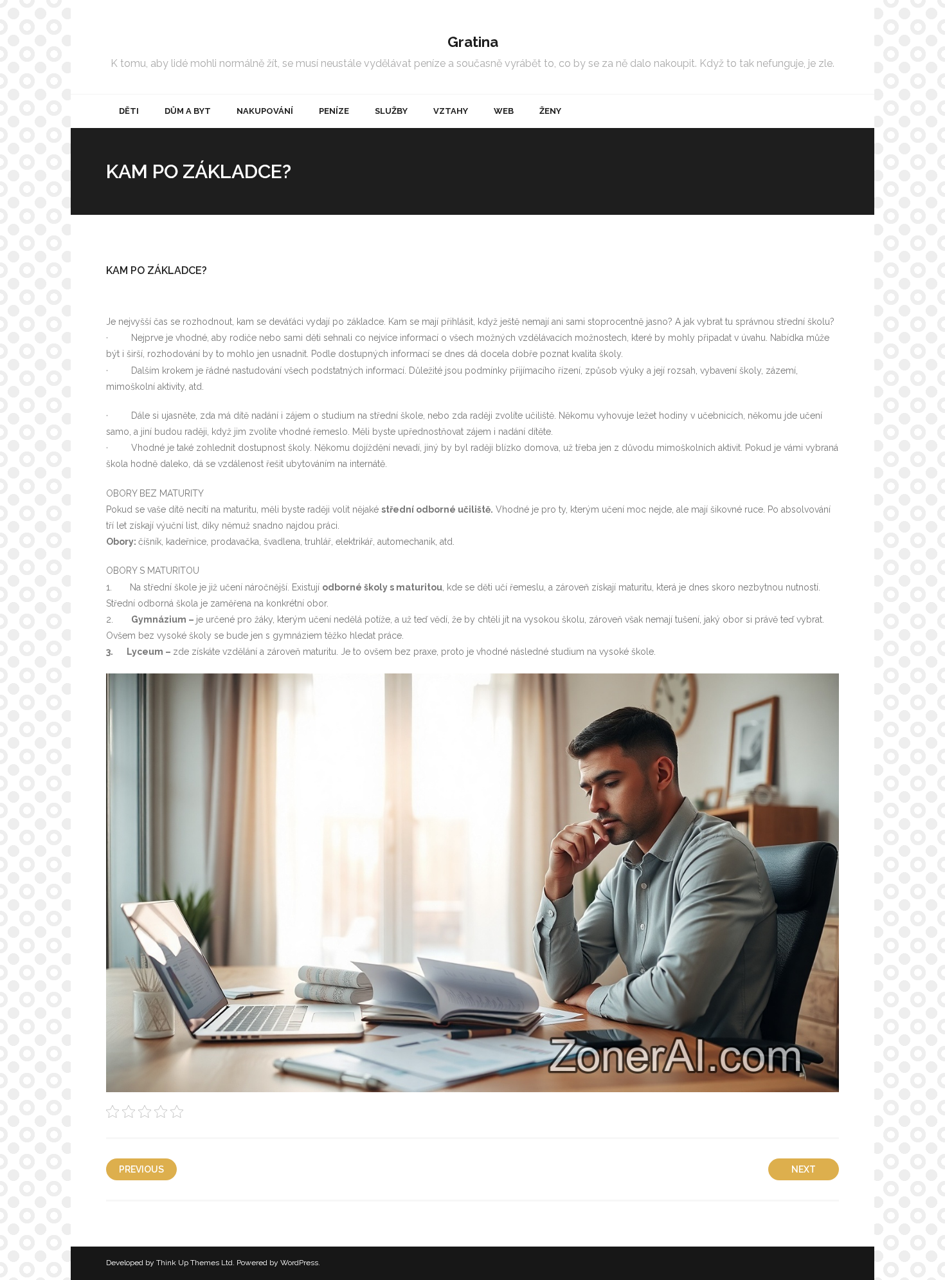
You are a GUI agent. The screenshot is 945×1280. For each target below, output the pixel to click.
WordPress (299, 1262)
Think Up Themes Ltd (194, 1262)
